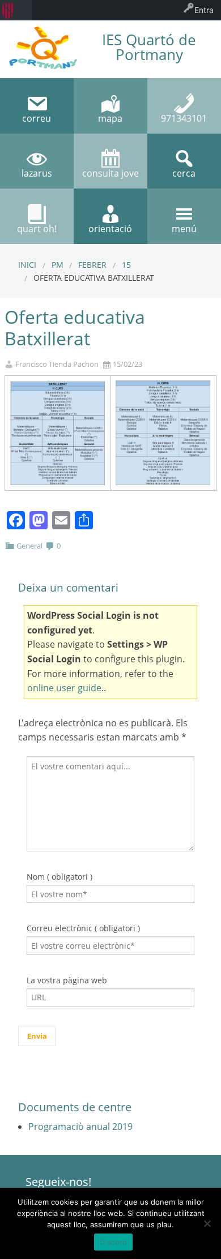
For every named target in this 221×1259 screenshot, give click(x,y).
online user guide (64, 688)
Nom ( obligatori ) (59, 876)
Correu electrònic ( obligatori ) (83, 928)
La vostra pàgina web (67, 980)
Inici (27, 264)
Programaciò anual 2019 (80, 1126)
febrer (92, 264)
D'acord (114, 1242)
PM (57, 264)
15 (126, 264)
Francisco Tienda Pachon (57, 364)
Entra (204, 10)
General (29, 546)
